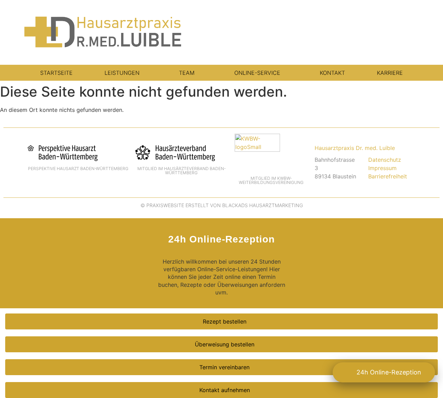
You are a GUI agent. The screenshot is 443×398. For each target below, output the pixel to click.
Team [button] (187, 72)
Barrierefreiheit (387, 176)
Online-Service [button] (257, 72)
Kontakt (332, 72)
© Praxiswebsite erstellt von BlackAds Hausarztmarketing (222, 205)
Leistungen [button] (122, 72)
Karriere (390, 72)
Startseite (56, 72)
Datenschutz (384, 159)
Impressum (382, 168)
